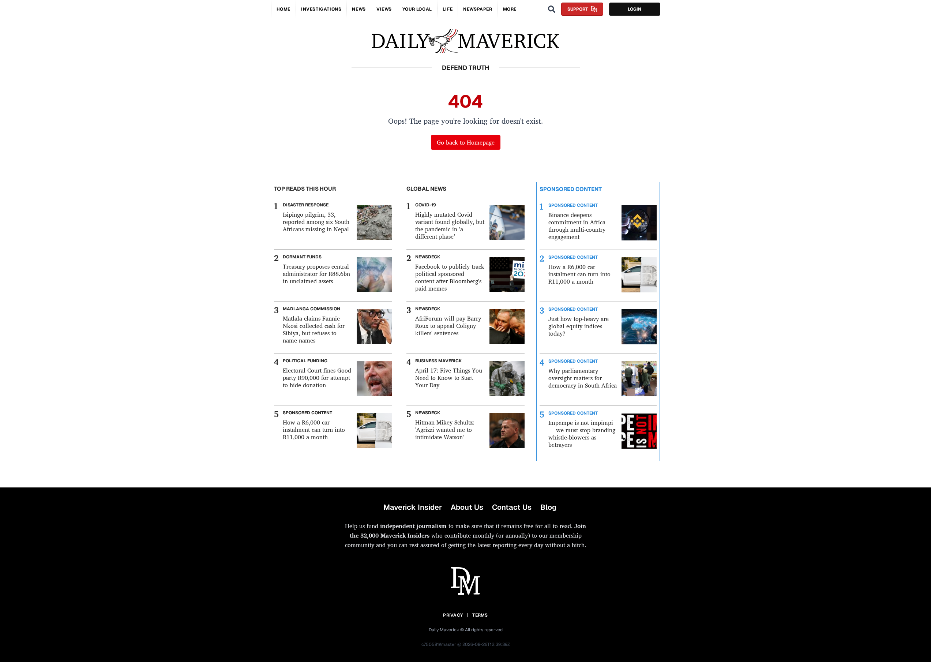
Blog (548, 507)
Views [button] (384, 9)
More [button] (510, 9)
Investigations (321, 9)
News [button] (358, 9)
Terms (480, 615)
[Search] (551, 9)
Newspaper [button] (477, 9)
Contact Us (512, 507)
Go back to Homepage (466, 142)
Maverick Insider (412, 507)
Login (634, 9)
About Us (467, 507)
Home (283, 9)
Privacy (453, 615)
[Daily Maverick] (465, 41)
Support (577, 9)
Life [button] (448, 9)
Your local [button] (417, 9)
